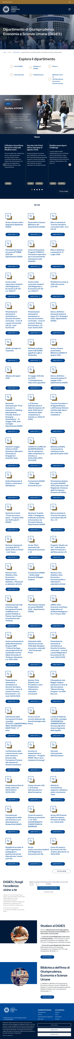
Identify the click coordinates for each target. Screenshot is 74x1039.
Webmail (57, 1012)
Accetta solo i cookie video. (49, 888)
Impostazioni (54, 1025)
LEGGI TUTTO (20, 128)
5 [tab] (42, 189)
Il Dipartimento (38, 75)
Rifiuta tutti (54, 1029)
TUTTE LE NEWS (63, 191)
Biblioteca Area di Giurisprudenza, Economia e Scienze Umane (57, 79)
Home (4, 52)
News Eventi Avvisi (7, 2)
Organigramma (42, 1012)
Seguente (69, 164)
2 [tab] (34, 189)
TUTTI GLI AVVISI (61, 871)
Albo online (40, 1019)
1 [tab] (32, 189)
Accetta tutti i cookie (48, 892)
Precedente (4, 164)
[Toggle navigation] (70, 9)
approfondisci (47, 997)
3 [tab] (37, 189)
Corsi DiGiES (18, 66)
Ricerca (55, 66)
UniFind (40, 1014)
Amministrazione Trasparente (45, 1017)
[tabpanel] (14, 165)
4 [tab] (39, 189)
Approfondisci (47, 957)
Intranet (57, 1019)
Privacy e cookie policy (8, 1035)
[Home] (11, 9)
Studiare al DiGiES (37, 67)
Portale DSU (58, 1017)
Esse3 (56, 1014)
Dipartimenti (16, 52)
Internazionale (19, 75)
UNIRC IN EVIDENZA (13, 99)
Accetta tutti (54, 1034)
